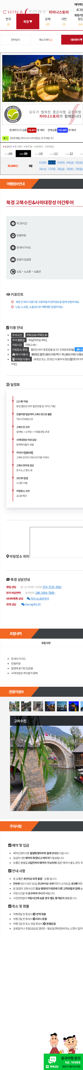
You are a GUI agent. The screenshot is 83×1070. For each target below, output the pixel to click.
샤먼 (63, 21)
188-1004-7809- (45, 593)
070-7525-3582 (52, 587)
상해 (47, 21)
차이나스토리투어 (39, 598)
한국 (8, 21)
